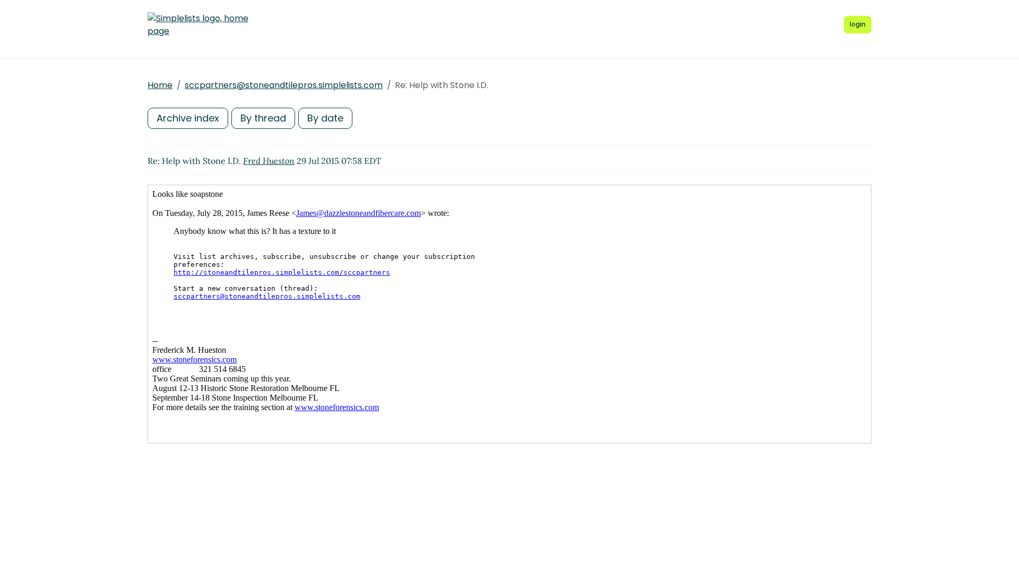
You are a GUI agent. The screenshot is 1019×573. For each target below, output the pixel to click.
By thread (263, 118)
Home (160, 85)
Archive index (188, 118)
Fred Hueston (269, 160)
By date (325, 118)
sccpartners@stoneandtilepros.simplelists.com (284, 85)
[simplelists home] (198, 25)
